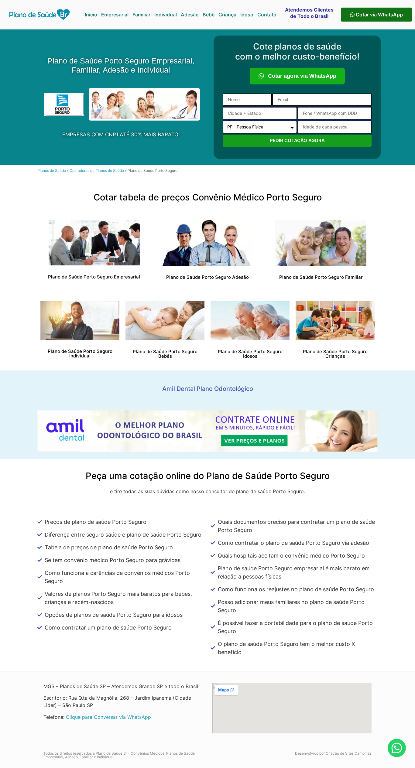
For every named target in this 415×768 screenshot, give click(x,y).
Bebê (208, 15)
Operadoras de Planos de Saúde (97, 170)
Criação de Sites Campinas (349, 753)
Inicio (91, 15)
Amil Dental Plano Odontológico (207, 388)
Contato (266, 15)
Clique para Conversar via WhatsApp (108, 717)
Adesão (190, 15)
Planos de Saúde (51, 170)
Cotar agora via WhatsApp (302, 76)
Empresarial (115, 15)
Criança (227, 15)
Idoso (246, 15)
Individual (165, 15)
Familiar (141, 15)
